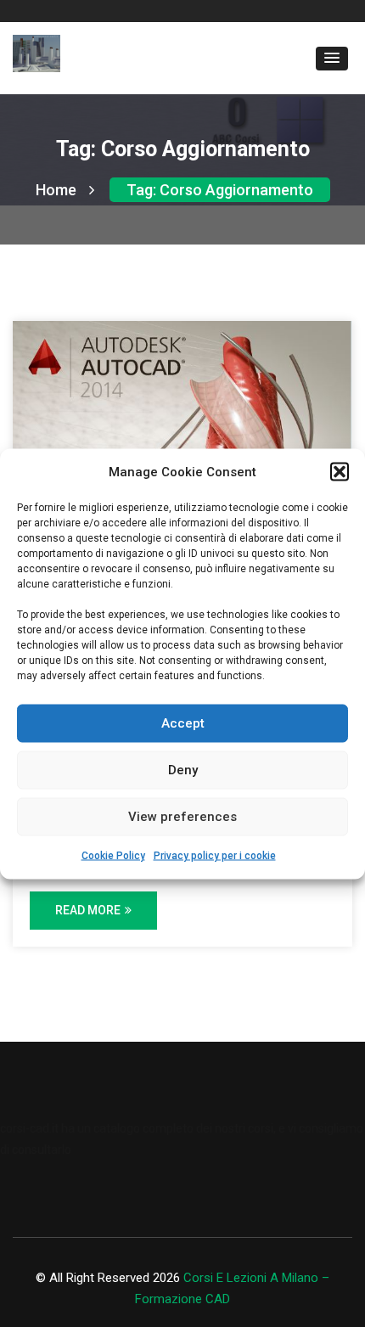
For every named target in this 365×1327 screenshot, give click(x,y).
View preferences (182, 816)
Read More (88, 910)
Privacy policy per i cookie (215, 855)
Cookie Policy (113, 855)
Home (56, 190)
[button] (339, 472)
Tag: (219, 190)
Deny (183, 770)
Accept (183, 723)
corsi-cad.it (29, 1128)
